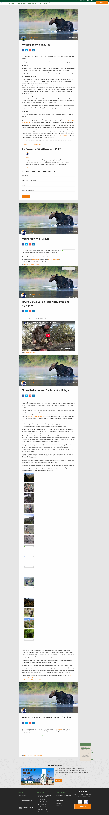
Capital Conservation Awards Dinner (26, 808)
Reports (20, 798)
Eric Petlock (34, 382)
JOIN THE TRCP (91, 3)
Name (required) (25, 175)
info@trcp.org (35, 259)
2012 (25, 144)
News (45, 3)
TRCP (35, 144)
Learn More (58, 780)
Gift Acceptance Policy (43, 812)
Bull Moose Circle (42, 807)
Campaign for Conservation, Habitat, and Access (44, 796)
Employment (59, 800)
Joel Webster (59, 729)
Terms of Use (59, 798)
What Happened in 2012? (86, 747)
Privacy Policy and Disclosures (63, 795)
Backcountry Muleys (29, 680)
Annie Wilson (34, 231)
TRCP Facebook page (53, 259)
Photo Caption (29, 755)
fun (29, 264)
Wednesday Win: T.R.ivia (86, 749)
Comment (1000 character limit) (28, 190)
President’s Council (42, 801)
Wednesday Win (39, 264)
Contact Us (59, 805)
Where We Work (21, 3)
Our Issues (11, 3)
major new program (63, 135)
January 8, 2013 (29, 157)
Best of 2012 (38, 680)
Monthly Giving (41, 799)
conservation (30, 144)
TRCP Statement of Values (25, 800)
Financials (58, 803)
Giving (40, 3)
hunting (43, 680)
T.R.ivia (32, 264)
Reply (27, 167)
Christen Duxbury (35, 294)
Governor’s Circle (42, 804)
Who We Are (32, 3)
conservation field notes (30, 352)
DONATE (101, 2)
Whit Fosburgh (34, 37)
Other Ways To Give (42, 809)
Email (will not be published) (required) (29, 180)
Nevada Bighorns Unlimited (35, 416)
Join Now (83, 806)
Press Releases (22, 795)
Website (23, 185)
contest (26, 264)
